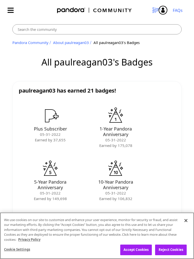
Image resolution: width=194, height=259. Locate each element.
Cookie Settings (17, 249)
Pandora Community (94, 10)
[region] (97, 235)
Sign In (157, 10)
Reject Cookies (171, 249)
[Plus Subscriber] (50, 115)
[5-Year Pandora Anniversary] (50, 169)
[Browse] (13, 10)
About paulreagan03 (71, 42)
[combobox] (97, 29)
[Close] (185, 220)
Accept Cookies (136, 249)
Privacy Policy (29, 239)
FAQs (178, 10)
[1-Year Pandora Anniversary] (116, 115)
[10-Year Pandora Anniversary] (116, 169)
